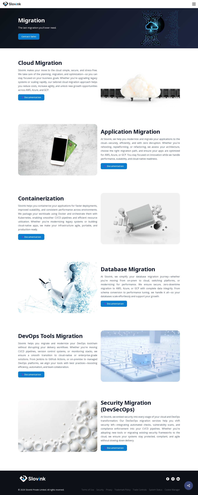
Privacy (109, 489)
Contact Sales (28, 36)
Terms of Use (88, 489)
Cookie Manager (172, 489)
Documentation (32, 97)
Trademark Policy (122, 489)
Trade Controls (140, 489)
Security (100, 489)
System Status (155, 489)
